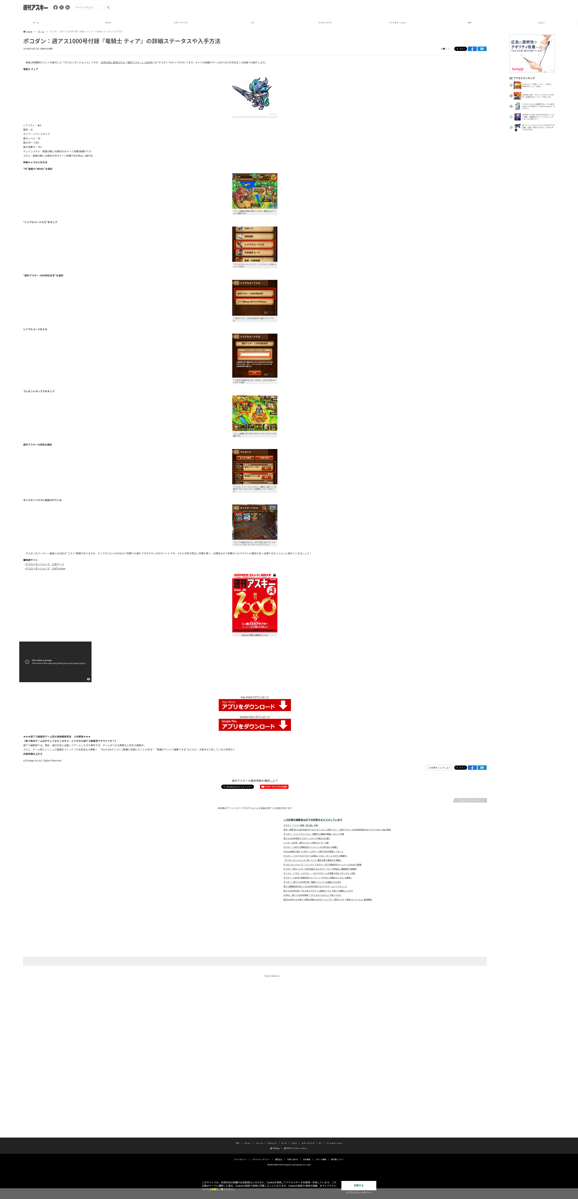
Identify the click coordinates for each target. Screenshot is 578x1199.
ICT (108, 22)
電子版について (337, 1159)
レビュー (397, 22)
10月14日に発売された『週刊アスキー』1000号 (126, 62)
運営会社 (278, 1159)
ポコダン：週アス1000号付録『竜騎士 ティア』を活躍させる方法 (312, 882)
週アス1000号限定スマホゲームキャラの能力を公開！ (307, 838)
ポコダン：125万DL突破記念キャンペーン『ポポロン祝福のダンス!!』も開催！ (317, 878)
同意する (359, 1185)
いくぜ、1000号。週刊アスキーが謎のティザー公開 (306, 843)
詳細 (213, 1189)
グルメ (294, 1143)
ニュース (469, 22)
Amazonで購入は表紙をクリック (254, 635)
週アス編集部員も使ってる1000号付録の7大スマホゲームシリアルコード (315, 886)
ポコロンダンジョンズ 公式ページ (45, 564)
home (29, 31)
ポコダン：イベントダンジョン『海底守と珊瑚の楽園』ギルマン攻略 (313, 834)
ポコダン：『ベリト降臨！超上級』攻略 (300, 825)
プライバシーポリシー (261, 1159)
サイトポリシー (240, 1159)
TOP (325, 22)
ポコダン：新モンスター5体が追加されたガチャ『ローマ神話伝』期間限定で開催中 (320, 869)
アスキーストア (180, 22)
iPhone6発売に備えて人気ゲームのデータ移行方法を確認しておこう (313, 851)
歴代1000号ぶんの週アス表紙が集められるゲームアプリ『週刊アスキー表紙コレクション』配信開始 (327, 899)
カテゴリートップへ (471, 800)
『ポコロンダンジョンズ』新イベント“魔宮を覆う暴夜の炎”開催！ (312, 860)
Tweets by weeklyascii (272, 976)
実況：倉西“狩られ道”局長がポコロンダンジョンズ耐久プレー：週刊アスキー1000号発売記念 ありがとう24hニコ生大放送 (337, 830)
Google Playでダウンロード (255, 716)
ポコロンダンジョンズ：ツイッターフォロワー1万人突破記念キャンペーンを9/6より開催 (322, 865)
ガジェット (542, 22)
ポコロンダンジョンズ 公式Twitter (45, 568)
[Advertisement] (500, 8)
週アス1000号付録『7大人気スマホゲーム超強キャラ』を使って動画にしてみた (318, 891)
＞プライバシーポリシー (359, 1192)
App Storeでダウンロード (255, 697)
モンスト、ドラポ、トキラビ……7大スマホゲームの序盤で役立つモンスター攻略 (319, 873)
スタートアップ (36, 22)
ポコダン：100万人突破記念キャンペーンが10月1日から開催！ (311, 847)
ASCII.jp (276, 1148)
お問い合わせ (292, 1159)
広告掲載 (306, 1159)
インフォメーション (253, 22)
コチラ (38, 754)
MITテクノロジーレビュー (297, 1148)
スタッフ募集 (320, 1159)
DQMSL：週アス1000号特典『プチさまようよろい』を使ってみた (312, 895)
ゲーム (41, 31)
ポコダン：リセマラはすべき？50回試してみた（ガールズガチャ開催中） (315, 856)
